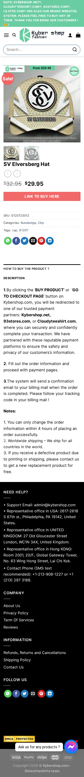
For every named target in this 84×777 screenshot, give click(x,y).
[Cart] (78, 35)
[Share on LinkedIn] (50, 241)
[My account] (70, 35)
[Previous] (11, 104)
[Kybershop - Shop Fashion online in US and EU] (42, 35)
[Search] (14, 35)
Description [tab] (14, 278)
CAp (41, 223)
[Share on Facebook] (16, 241)
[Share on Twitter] (24, 241)
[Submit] (75, 49)
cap (14, 230)
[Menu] (6, 35)
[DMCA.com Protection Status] (42, 739)
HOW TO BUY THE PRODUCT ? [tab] (26, 269)
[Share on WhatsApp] (8, 241)
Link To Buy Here (41, 196)
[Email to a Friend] (33, 241)
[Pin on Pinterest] (41, 241)
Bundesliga (28, 223)
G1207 (23, 230)
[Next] (73, 104)
